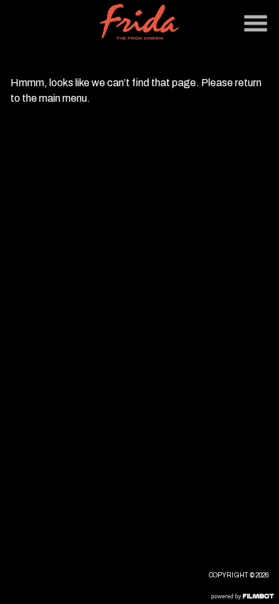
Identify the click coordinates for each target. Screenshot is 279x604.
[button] (255, 23)
